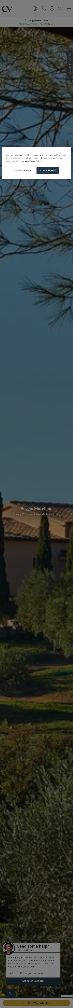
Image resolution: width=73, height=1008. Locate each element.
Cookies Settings (23, 170)
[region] (36, 163)
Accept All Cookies (48, 170)
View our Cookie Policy (31, 161)
